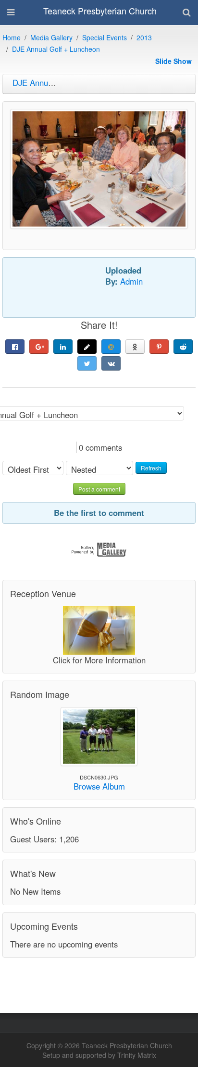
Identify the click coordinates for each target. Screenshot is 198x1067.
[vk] (111, 363)
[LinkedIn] (63, 346)
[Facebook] (15, 346)
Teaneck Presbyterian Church (100, 10)
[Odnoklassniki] (135, 346)
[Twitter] (87, 363)
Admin (131, 281)
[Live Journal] (87, 346)
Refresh (151, 468)
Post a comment (99, 489)
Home (11, 37)
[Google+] (39, 346)
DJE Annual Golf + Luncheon (56, 49)
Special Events (104, 37)
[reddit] (183, 346)
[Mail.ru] (111, 346)
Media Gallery (51, 37)
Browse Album (99, 786)
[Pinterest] (159, 346)
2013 (144, 37)
